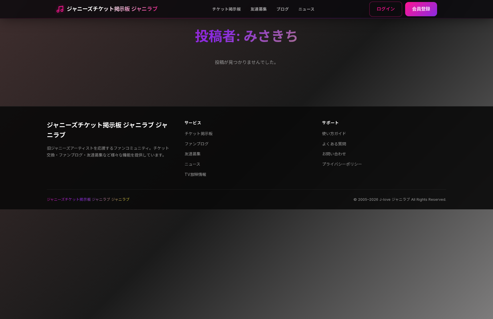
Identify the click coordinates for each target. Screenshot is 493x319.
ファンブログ (197, 143)
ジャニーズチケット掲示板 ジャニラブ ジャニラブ (107, 130)
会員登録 (421, 9)
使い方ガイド (334, 133)
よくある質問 (334, 143)
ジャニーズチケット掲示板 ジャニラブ (112, 9)
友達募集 (258, 9)
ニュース (306, 9)
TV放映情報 (195, 174)
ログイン (386, 9)
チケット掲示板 (226, 9)
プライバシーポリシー (342, 164)
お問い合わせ (334, 153)
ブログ (282, 9)
